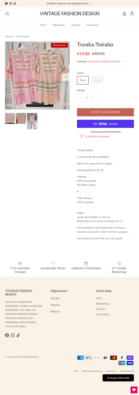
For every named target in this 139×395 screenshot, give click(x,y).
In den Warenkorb (105, 112)
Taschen (75, 25)
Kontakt (55, 298)
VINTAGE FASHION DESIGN (104, 61)
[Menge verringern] (80, 97)
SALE (43, 25)
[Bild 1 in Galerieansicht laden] (37, 75)
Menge (81, 90)
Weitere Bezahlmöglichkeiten (105, 131)
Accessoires (93, 25)
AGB (76, 371)
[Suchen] (7, 14)
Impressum (111, 371)
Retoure (55, 311)
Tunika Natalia (22, 36)
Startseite (9, 36)
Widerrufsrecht (127, 371)
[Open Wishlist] (134, 390)
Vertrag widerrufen (118, 378)
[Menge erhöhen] (93, 97)
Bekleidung (59, 25)
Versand (55, 305)
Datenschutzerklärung (92, 371)
